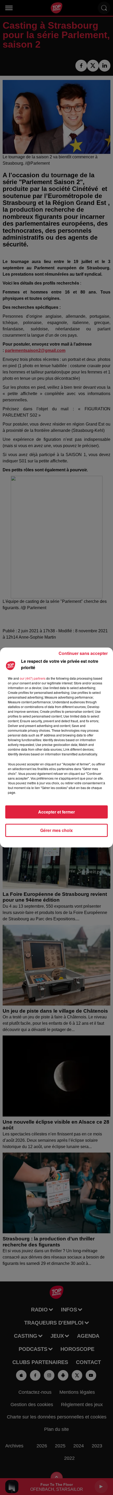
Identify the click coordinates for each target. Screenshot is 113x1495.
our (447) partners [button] (32, 678)
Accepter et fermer (56, 812)
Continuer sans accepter (83, 653)
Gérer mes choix (56, 830)
